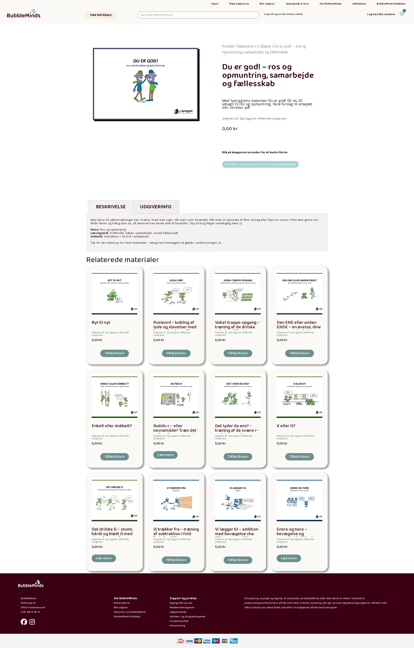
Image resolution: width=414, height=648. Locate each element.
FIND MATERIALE (101, 15)
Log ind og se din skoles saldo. (283, 14)
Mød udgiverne (239, 4)
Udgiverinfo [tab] (155, 207)
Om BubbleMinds (331, 4)
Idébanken (359, 4)
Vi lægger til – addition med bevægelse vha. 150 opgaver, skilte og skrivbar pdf (236, 536)
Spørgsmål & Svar (297, 4)
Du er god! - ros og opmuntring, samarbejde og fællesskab (260, 164)
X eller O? (286, 426)
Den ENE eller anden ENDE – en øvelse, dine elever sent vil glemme (299, 327)
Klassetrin (245, 46)
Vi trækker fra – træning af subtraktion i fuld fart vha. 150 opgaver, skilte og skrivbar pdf (176, 536)
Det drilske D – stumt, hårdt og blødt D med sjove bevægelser (112, 534)
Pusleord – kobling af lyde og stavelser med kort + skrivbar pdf (174, 327)
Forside (228, 46)
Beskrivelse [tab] (111, 207)
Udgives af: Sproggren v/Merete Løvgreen (254, 118)
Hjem (215, 4)
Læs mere (165, 455)
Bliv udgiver (267, 4)
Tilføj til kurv (115, 353)
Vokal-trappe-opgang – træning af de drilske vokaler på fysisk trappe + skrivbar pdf (237, 329)
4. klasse (264, 46)
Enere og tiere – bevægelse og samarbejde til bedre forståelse (297, 536)
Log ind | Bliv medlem (381, 14)
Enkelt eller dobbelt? (112, 426)
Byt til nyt (101, 322)
